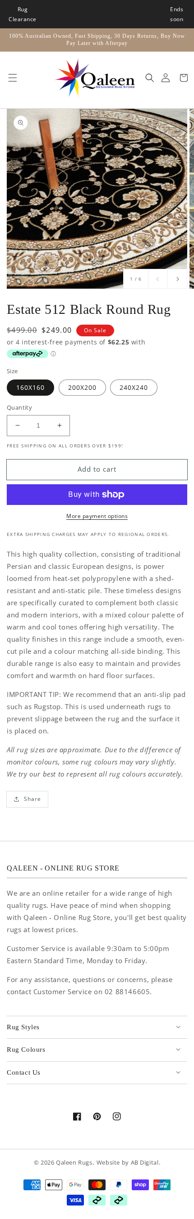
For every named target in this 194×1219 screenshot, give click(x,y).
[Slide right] (177, 279)
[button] (10, 78)
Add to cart (97, 468)
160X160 (30, 387)
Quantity (19, 407)
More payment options (97, 516)
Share (32, 799)
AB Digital (145, 1162)
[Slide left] (158, 279)
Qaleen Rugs (74, 1162)
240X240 (134, 387)
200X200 (82, 387)
